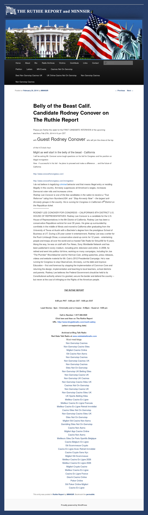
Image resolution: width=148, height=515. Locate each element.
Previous (120, 90)
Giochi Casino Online (77, 477)
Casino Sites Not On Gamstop (76, 410)
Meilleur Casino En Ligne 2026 (76, 459)
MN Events (41, 69)
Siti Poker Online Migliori (76, 484)
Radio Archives (48, 63)
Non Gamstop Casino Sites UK (76, 381)
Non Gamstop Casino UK (77, 374)
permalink (90, 494)
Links (85, 63)
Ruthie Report (58, 494)
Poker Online (77, 480)
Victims (62, 63)
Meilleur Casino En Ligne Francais (77, 402)
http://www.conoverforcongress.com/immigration (53, 180)
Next (130, 90)
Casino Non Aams (76, 427)
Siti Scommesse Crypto (76, 445)
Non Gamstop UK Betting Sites (76, 371)
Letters (29, 69)
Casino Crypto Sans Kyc (76, 452)
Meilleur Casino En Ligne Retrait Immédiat (77, 406)
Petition (19, 69)
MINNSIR (44, 90)
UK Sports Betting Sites (77, 395)
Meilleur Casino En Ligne (76, 399)
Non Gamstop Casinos (90, 75)
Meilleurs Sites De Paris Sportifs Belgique (76, 438)
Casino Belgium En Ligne (77, 441)
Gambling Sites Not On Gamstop (76, 424)
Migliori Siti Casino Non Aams (77, 420)
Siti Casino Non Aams (76, 353)
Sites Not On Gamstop (76, 367)
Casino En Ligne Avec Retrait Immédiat (76, 448)
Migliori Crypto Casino (76, 466)
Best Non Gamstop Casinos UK (29, 75)
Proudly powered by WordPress (74, 505)
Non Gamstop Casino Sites (77, 346)
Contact (95, 63)
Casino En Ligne (76, 487)
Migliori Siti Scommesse (76, 455)
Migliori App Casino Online (76, 431)
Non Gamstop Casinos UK (76, 360)
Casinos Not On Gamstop (61, 69)
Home (18, 63)
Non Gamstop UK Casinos (76, 378)
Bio (36, 63)
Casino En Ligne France (76, 473)
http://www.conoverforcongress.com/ (48, 173)
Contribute (74, 63)
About (27, 63)
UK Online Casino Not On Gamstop (61, 75)
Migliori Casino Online (76, 349)
